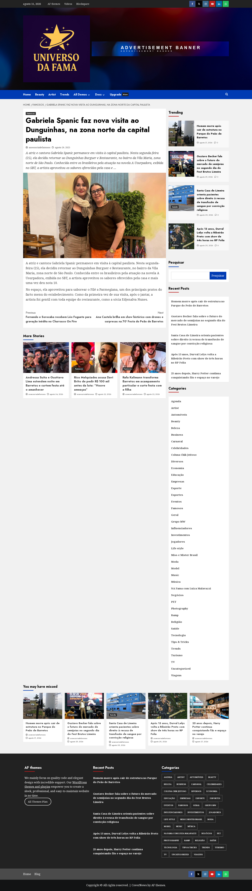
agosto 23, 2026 (104, 394)
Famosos (31, 113)
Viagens (176, 675)
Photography (179, 608)
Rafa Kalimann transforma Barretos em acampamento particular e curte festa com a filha (142, 383)
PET (173, 601)
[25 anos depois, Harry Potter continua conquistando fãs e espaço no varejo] (209, 706)
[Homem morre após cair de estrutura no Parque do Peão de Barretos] (42, 706)
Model (175, 568)
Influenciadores (181, 528)
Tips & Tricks (180, 642)
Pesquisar (176, 262)
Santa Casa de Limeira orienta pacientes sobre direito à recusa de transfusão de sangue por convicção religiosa (197, 339)
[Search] (227, 94)
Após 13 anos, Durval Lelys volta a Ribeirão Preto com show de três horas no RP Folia (197, 358)
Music (175, 575)
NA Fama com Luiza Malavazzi (191, 588)
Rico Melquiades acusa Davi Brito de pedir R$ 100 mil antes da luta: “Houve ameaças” (93, 383)
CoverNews (139, 885)
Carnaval (177, 441)
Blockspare (82, 3)
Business (177, 434)
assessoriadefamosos (39, 147)
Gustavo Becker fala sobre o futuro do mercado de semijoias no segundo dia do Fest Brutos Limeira (198, 320)
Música (176, 581)
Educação (177, 474)
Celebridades (180, 448)
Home (27, 94)
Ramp (174, 615)
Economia (177, 468)
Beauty (39, 94)
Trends (64, 94)
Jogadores (178, 541)
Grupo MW (178, 521)
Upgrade (119, 94)
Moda (174, 561)
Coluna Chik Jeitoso (184, 454)
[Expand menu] (89, 94)
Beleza (175, 428)
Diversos (177, 461)
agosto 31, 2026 (34, 738)
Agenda (176, 401)
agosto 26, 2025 (62, 147)
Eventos (175, 245)
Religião (176, 621)
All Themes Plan (38, 801)
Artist (52, 94)
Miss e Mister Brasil (184, 555)
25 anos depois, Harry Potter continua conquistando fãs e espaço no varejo (196, 375)
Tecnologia (178, 635)
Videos (68, 3)
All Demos (80, 94)
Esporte (176, 488)
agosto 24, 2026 (56, 394)
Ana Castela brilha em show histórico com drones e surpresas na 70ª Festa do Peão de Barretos (129, 317)
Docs (98, 94)
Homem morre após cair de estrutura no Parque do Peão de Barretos (198, 303)
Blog (37, 874)
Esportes (177, 494)
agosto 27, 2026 (201, 741)
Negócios (176, 172)
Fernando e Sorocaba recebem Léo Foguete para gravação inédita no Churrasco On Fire (58, 317)
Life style (177, 548)
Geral (174, 142)
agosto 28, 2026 (118, 745)
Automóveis (179, 414)
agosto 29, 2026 (76, 741)
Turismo (177, 655)
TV (173, 662)
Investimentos (180, 535)
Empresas (177, 481)
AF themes (54, 3)
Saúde (175, 206)
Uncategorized (181, 668)
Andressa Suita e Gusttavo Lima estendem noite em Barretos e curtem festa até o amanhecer (45, 383)
